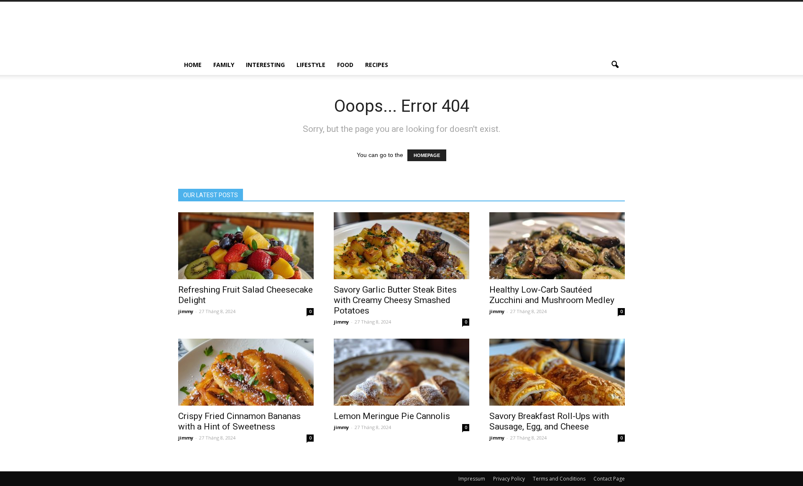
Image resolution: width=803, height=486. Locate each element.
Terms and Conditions (559, 478)
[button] (615, 65)
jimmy (185, 311)
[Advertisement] (472, 32)
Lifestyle (311, 65)
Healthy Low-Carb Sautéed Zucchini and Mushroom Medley (551, 295)
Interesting (265, 65)
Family (223, 65)
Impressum (471, 478)
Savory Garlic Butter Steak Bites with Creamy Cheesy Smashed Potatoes (395, 300)
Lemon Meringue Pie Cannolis (392, 416)
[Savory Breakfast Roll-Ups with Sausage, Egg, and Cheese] (557, 372)
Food (345, 65)
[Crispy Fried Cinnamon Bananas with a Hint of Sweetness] (246, 372)
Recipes (376, 65)
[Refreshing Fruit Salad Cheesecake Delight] (246, 245)
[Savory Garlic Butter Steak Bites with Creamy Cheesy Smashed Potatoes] (401, 245)
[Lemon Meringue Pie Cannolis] (401, 372)
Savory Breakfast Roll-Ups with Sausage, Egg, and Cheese (549, 421)
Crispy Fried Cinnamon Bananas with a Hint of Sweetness (239, 421)
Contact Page (609, 478)
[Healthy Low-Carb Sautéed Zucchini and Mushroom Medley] (557, 245)
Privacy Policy (509, 478)
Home (193, 65)
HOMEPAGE (427, 155)
